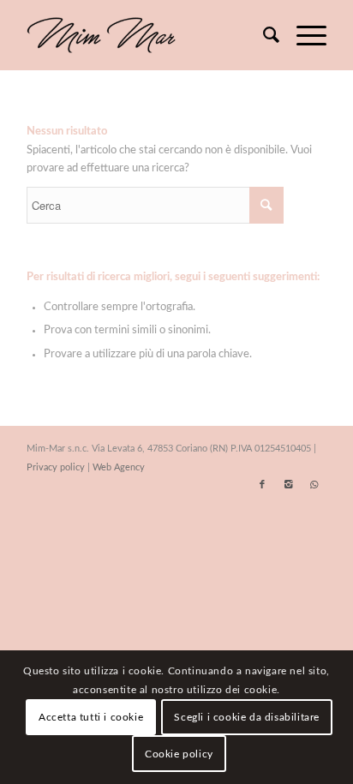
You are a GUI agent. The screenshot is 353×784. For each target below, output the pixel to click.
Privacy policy (56, 467)
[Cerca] (262, 35)
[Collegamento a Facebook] (262, 485)
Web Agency (119, 467)
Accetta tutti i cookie (91, 717)
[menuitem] (262, 35)
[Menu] (302, 35)
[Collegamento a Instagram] (288, 485)
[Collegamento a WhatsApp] (313, 485)
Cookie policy (179, 754)
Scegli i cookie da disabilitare (247, 717)
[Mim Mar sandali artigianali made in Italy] (146, 35)
